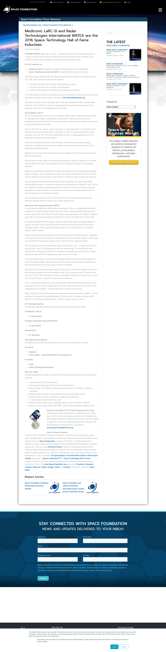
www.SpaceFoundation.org (55, 464)
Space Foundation (58, 2)
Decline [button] (124, 647)
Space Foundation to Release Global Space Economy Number (37, 486)
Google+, (51, 467)
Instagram (89, 464)
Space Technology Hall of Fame (77, 458)
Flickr (57, 467)
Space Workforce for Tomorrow (111, 2)
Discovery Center (91, 2)
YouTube (66, 467)
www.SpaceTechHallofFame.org (60, 428)
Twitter (44, 467)
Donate (128, 2)
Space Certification (52, 458)
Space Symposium (75, 2)
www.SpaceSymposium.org (74, 98)
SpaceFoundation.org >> (33, 25)
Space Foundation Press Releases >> (58, 25)
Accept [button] (114, 647)
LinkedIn (28, 467)
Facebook (80, 464)
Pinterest (36, 467)
